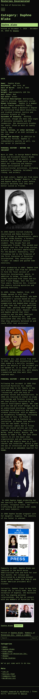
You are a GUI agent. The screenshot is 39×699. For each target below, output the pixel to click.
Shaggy (16, 31)
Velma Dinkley (9, 658)
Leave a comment (23, 635)
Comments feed (9, 676)
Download (18, 626)
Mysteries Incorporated (15, 1)
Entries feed (8, 674)
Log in (5, 672)
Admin (5, 647)
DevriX (24, 694)
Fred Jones (7, 651)
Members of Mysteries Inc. (15, 654)
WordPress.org (9, 678)
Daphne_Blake (7, 626)
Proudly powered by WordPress (15, 692)
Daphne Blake (9, 25)
